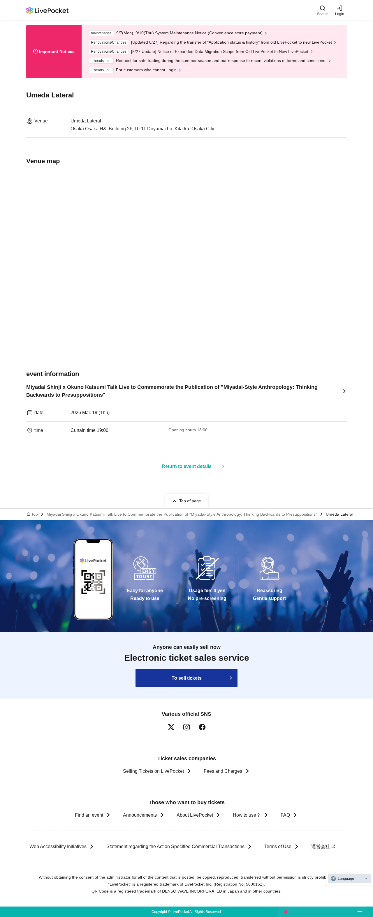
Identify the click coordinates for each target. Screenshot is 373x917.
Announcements (140, 815)
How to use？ (247, 815)
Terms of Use (277, 846)
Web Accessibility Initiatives (58, 846)
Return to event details (187, 466)
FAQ (285, 815)
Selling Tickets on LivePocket (153, 771)
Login (339, 14)
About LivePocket (195, 815)
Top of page (190, 500)
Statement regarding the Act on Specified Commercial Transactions (175, 846)
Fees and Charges (223, 771)
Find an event (89, 815)
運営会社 (320, 846)
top (35, 514)
